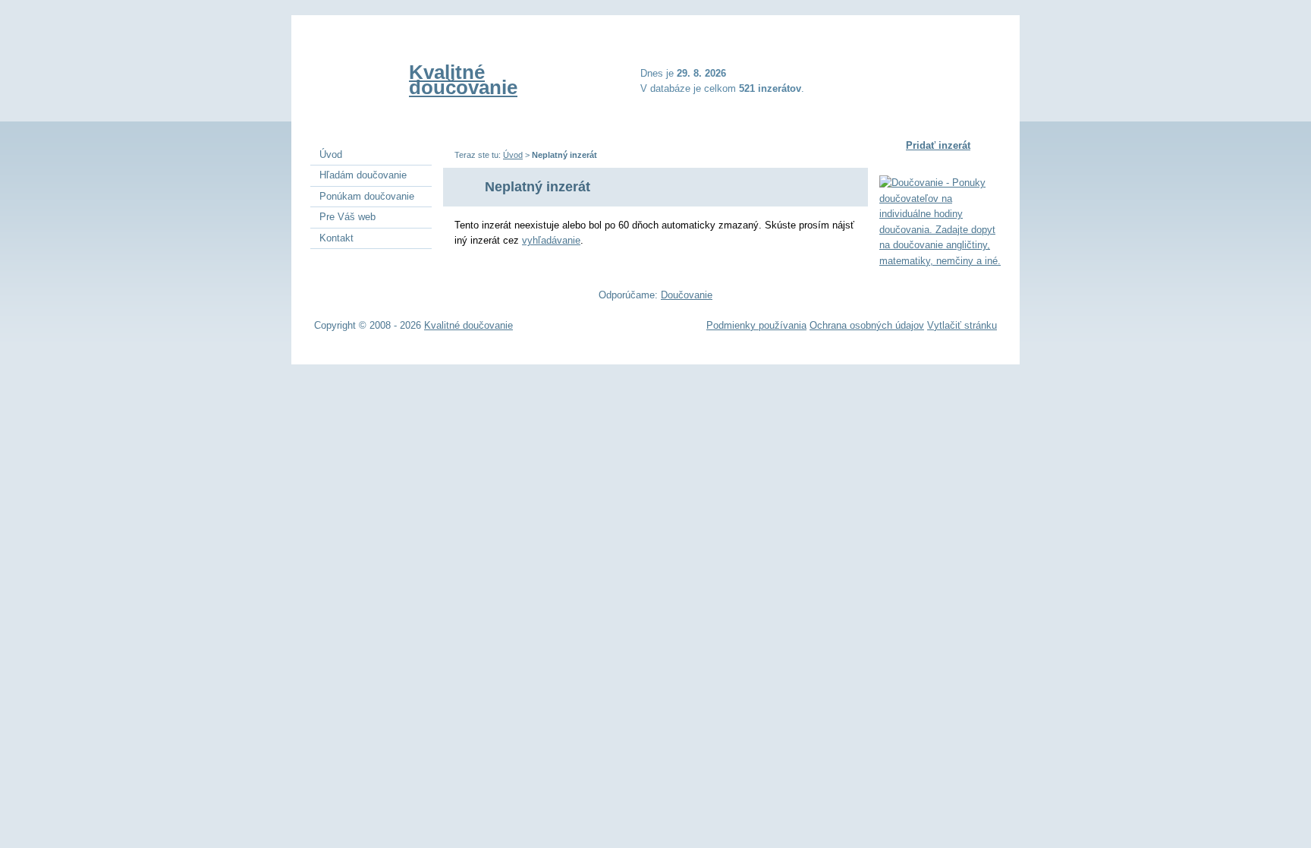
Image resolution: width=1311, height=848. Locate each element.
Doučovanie (686, 295)
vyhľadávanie (551, 240)
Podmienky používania (756, 325)
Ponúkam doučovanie (366, 196)
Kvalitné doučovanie (463, 79)
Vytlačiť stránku (962, 325)
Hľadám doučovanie (363, 175)
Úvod (513, 154)
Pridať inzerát (938, 145)
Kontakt (336, 238)
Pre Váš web (347, 216)
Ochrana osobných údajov (867, 325)
